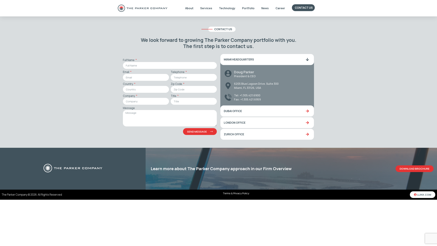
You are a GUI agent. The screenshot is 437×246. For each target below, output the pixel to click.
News (265, 8)
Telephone (178, 72)
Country (128, 84)
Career (280, 8)
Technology (227, 8)
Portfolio (248, 8)
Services (206, 8)
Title (174, 96)
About (189, 8)
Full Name (129, 60)
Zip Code (177, 84)
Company (129, 96)
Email (126, 72)
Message (129, 108)
